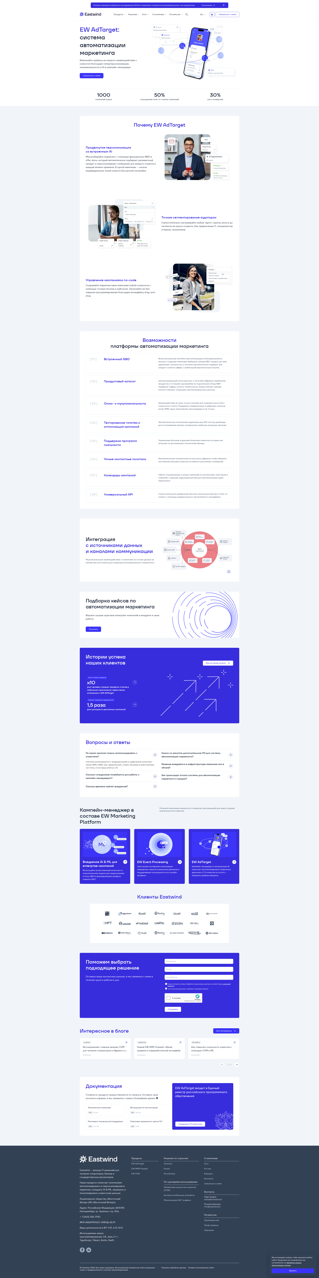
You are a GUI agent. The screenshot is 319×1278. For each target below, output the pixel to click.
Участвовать (207, 5)
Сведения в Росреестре (190, 1124)
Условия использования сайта (201, 1268)
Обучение (209, 1230)
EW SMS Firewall (139, 1168)
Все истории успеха (216, 663)
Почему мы (174, 14)
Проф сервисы (211, 1225)
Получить (93, 629)
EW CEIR (135, 1173)
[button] (222, 1064)
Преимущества (211, 1220)
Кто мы (207, 1168)
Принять (292, 1271)
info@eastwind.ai (212, 1206)
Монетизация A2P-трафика (177, 1200)
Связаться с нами (227, 14)
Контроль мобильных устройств (179, 1195)
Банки (167, 1168)
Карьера (208, 1173)
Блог (144, 14)
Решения (132, 14)
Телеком (168, 1163)
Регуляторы (169, 1173)
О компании (158, 14)
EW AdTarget (137, 1163)
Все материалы (224, 1031)
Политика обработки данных (173, 1268)
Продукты (118, 14)
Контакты (208, 1178)
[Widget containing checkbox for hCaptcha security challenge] (183, 998)
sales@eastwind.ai (213, 1199)
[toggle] (155, 754)
